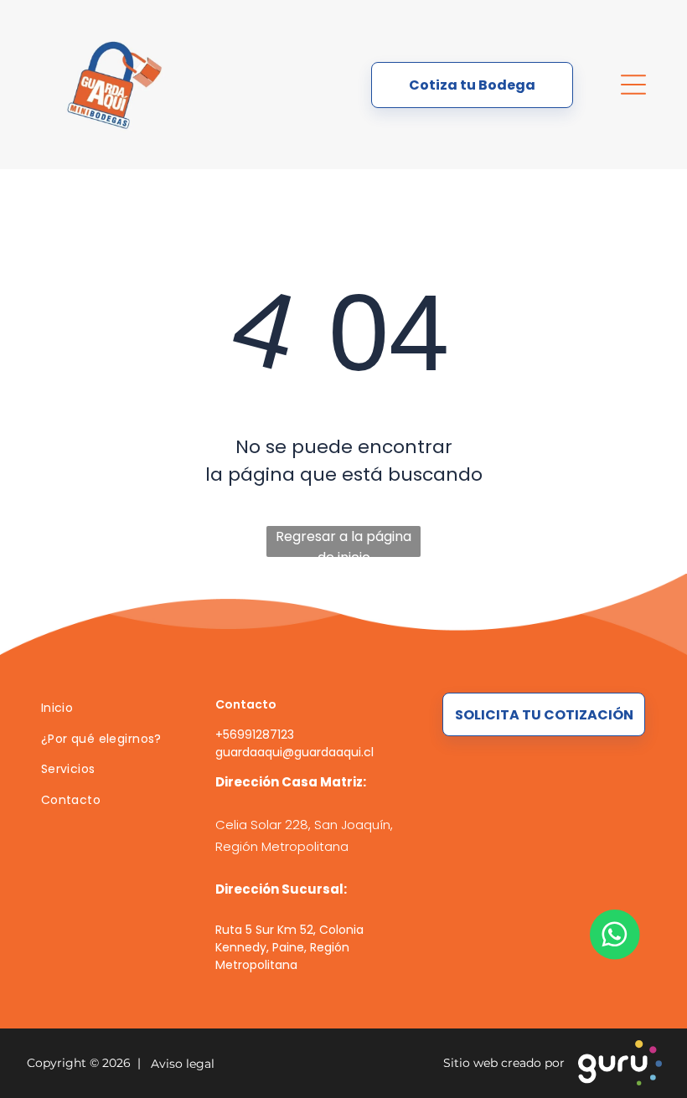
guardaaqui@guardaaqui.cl (294, 752)
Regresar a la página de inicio (343, 542)
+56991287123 (254, 734)
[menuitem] (108, 708)
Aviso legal (179, 1063)
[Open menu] (633, 84)
